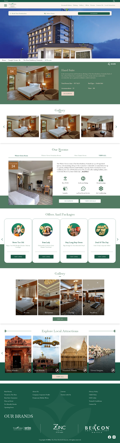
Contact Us (92, 404)
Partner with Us (66, 395)
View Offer (18, 256)
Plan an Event (8, 401)
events (92, 5)
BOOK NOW (93, 13)
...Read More (85, 171)
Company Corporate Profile (41, 395)
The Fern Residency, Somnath (32, 60)
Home (6, 1)
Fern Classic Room (80, 155)
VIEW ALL (102, 155)
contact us (99, 5)
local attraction (110, 5)
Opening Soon (9, 407)
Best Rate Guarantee (10, 398)
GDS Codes (92, 398)
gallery (81, 5)
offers (87, 5)
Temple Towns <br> (14, 60)
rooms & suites (66, 5)
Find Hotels (8, 391)
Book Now (68, 94)
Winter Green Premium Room (51, 155)
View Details (90, 201)
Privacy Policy (93, 391)
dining (75, 5)
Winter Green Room (21, 155)
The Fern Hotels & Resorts (59, 440)
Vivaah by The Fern (10, 395)
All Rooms (48, 60)
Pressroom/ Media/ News (40, 398)
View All (60, 319)
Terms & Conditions (95, 401)
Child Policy (93, 395)
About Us (36, 391)
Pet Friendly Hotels (10, 404)
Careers (63, 391)
